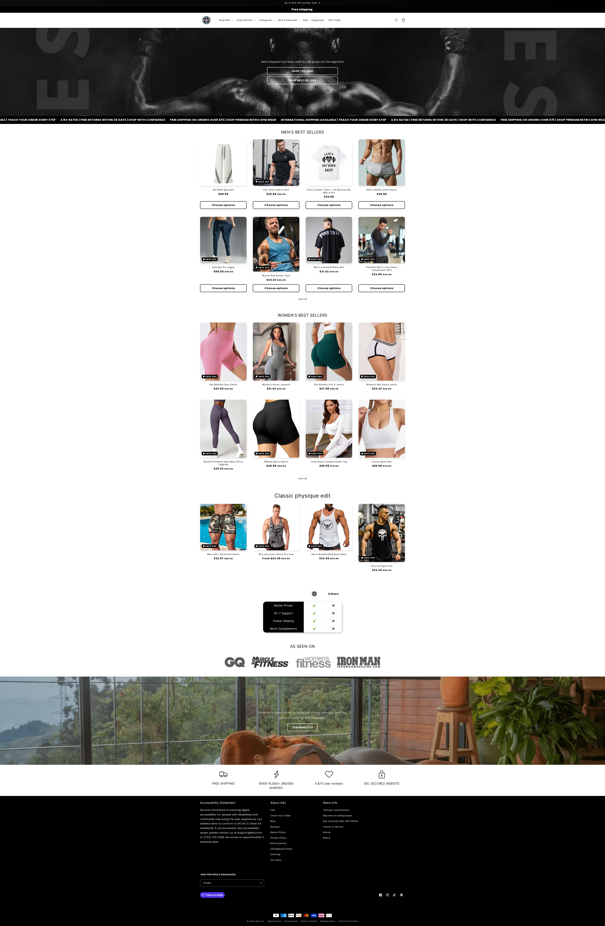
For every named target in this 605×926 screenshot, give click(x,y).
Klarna (327, 832)
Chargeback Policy (281, 848)
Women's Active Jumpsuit (276, 384)
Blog (272, 821)
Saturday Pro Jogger (223, 267)
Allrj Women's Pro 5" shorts (329, 384)
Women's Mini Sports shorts (381, 384)
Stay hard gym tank (381, 566)
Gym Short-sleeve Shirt (276, 189)
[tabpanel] (235, 662)
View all (302, 299)
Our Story (276, 860)
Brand (326, 837)
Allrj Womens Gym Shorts (223, 384)
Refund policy (278, 843)
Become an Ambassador (337, 815)
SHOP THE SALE (302, 71)
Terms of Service (333, 826)
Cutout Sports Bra (382, 461)
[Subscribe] (260, 883)
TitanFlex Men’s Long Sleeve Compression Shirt (382, 268)
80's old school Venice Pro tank (276, 554)
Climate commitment (336, 810)
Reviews (275, 826)
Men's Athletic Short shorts (382, 189)
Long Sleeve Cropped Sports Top (329, 461)
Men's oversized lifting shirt (329, 267)
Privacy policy (291, 921)
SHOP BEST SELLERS (302, 80)
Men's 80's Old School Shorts (223, 554)
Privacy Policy (278, 837)
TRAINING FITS (302, 727)
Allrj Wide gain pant (223, 189)
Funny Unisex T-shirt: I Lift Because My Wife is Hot (329, 191)
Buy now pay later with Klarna (340, 821)
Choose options (223, 205)
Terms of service (309, 921)
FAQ (272, 810)
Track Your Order (280, 815)
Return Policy (278, 832)
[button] (226, 20)
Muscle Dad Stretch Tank (276, 275)
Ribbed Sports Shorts (276, 461)
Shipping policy (327, 921)
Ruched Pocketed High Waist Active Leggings (223, 463)
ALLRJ (258, 921)
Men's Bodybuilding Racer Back (328, 554)
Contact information (348, 921)
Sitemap (275, 854)
